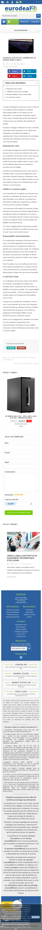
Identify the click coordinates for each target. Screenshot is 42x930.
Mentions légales (21, 629)
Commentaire (10, 472)
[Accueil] (4, 22)
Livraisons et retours (12, 610)
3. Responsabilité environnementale (18, 94)
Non (22, 348)
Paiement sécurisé (13, 614)
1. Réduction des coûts (13, 89)
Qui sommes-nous (21, 625)
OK (39, 16)
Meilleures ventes (29, 614)
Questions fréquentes (12, 617)
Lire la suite (11, 576)
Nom (6, 443)
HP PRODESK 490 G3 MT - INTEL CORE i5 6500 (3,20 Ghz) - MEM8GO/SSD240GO (21, 417)
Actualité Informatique (31, 363)
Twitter (29, 71)
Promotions (35, 22)
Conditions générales (21, 632)
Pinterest (14, 76)
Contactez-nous (21, 636)
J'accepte (35, 917)
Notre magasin (21, 627)
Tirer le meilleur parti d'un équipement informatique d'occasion (22, 558)
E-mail (7, 453)
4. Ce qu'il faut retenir (13, 97)
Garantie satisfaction (12, 612)
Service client (21, 634)
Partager (14, 71)
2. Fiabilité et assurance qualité (16, 92)
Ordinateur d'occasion (19, 357)
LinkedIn (29, 76)
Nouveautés (25, 22)
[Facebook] (21, 657)
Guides (29, 617)
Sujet (7, 462)
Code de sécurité (11, 499)
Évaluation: (9, 495)
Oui (11, 348)
